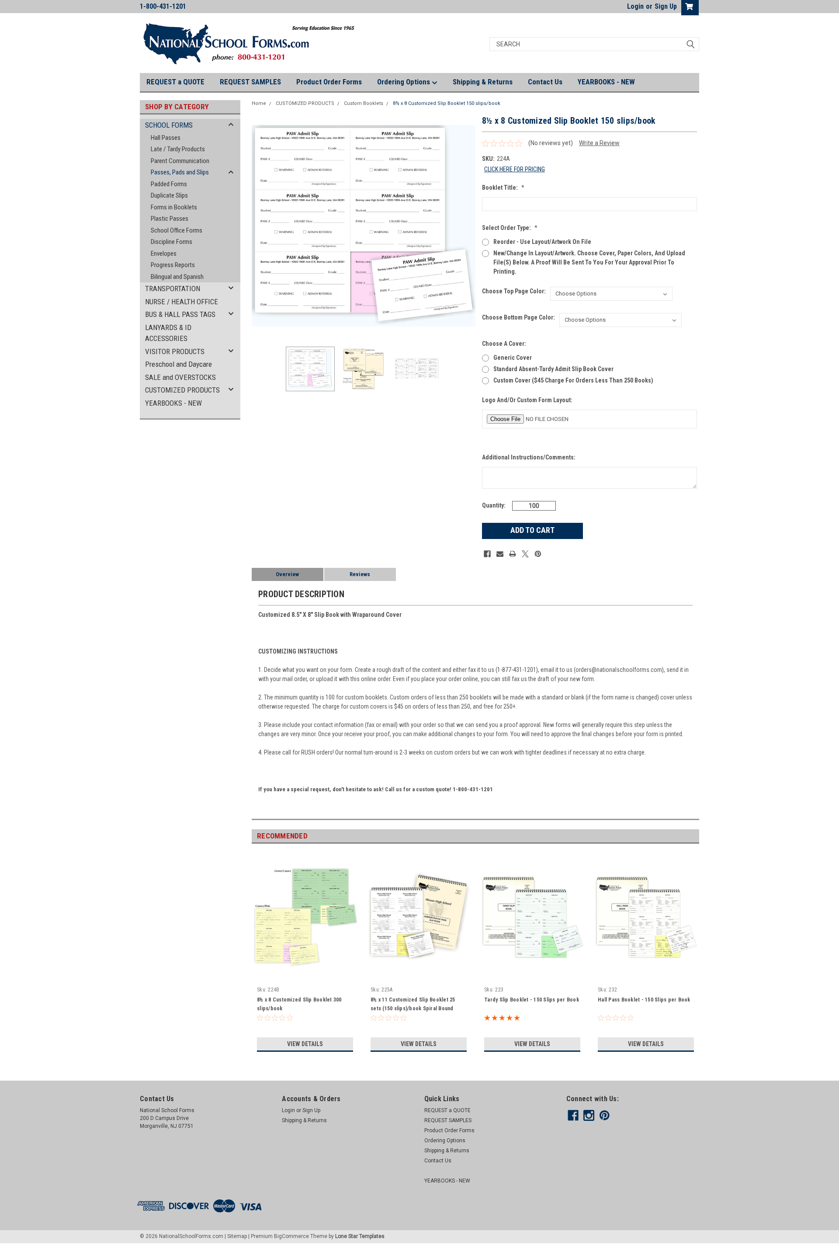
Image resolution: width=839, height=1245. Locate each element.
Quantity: (494, 505)
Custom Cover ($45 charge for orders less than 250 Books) (573, 380)
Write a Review (599, 142)
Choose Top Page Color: (514, 291)
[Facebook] (487, 553)
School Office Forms (176, 230)
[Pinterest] (537, 553)
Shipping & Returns (483, 81)
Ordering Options (404, 81)
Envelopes (164, 253)
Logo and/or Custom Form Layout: (527, 399)
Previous (260, 225)
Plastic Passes (169, 219)
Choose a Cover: (504, 343)
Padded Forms (169, 184)
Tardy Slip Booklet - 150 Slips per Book (531, 1000)
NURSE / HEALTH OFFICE (181, 301)
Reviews (360, 574)
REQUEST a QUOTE (175, 81)
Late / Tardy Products (178, 149)
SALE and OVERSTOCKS (180, 377)
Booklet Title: (503, 187)
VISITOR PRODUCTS (175, 351)
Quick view (305, 976)
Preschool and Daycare (178, 364)
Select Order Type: (509, 227)
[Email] (499, 553)
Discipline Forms (171, 242)
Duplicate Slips (169, 195)
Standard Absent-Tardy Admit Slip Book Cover (553, 368)
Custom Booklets (363, 103)
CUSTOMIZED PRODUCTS (182, 390)
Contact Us (545, 81)
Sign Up (666, 6)
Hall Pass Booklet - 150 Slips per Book (644, 1000)
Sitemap (237, 1236)
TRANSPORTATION (172, 288)
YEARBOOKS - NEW (606, 81)
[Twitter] (525, 553)
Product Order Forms (329, 81)
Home (259, 103)
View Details (305, 1043)
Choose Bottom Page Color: (518, 317)
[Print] (512, 553)
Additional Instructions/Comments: (529, 457)
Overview (287, 574)
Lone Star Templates (360, 1236)
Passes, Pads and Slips (180, 172)
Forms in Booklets (174, 207)
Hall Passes (165, 138)
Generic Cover (512, 357)
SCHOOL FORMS (169, 125)
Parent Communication (180, 161)
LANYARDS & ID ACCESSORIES (168, 333)
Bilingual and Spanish (177, 277)
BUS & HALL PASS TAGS (180, 314)
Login (635, 6)
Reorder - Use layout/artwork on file (542, 241)
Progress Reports (173, 265)
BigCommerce (291, 1236)
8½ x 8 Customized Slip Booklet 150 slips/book (446, 103)
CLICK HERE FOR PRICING (514, 169)
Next (466, 225)
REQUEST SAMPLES (250, 81)
